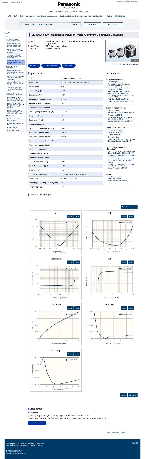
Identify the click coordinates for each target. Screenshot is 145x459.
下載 (66, 12)
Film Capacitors (11, 116)
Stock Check (113, 24)
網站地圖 (16, 444)
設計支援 (73, 12)
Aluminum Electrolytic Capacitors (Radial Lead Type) (14, 89)
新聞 (81, 12)
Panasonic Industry (12, 446)
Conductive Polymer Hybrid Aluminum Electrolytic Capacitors (81, 16)
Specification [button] (36, 73)
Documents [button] (113, 73)
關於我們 (9, 444)
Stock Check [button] (36, 409)
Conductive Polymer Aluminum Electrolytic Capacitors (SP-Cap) (14, 45)
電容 (21, 16)
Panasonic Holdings (36, 446)
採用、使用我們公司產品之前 (117, 432)
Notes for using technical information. (125, 64)
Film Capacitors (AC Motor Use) (15, 123)
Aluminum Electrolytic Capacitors (12, 67)
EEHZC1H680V (120, 16)
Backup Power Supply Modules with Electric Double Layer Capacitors (15, 99)
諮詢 (86, 12)
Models (109, 16)
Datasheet (33, 65)
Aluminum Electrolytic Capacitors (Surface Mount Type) (15, 83)
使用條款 (23, 444)
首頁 (9, 16)
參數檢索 (92, 24)
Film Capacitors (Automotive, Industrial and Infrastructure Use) (15, 129)
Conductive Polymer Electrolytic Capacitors (41, 16)
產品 (52, 12)
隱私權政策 (31, 444)
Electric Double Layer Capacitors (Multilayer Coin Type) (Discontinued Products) (15, 105)
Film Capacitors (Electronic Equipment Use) (15, 119)
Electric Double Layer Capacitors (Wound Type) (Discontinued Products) (15, 112)
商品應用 (59, 12)
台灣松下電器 (24, 446)
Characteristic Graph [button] (40, 195)
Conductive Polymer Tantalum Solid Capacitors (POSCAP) (15, 51)
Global (135, 1)
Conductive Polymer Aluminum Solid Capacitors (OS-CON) (15, 56)
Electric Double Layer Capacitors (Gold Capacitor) (14, 94)
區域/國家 (135, 443)
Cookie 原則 (120, 1)
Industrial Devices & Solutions (12, 2)
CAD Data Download (50, 65)
